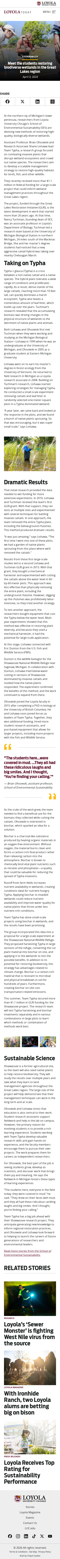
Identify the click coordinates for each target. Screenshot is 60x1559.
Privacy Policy (44, 1551)
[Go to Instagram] (18, 1536)
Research (9, 1318)
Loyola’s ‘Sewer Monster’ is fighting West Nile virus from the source (29, 1333)
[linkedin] (37, 101)
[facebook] (7, 101)
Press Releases (12, 1456)
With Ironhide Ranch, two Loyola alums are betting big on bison (27, 1403)
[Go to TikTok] (34, 1536)
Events (30, 1517)
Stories (30, 1507)
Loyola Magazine (13, 1387)
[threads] (52, 101)
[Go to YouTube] (50, 1536)
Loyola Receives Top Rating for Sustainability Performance (29, 1472)
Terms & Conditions (18, 1551)
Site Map (33, 1551)
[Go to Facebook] (10, 1536)
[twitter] (22, 101)
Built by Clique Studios (30, 1555)
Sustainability (30, 56)
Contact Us (30, 1523)
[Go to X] (42, 1536)
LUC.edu (30, 1528)
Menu (47, 12)
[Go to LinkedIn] (26, 1536)
